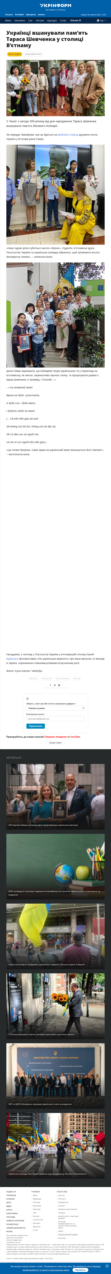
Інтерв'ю (10, 1199)
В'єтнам (77, 679)
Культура (52, 20)
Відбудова (37, 1199)
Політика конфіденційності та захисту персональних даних (67, 1225)
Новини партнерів (15, 1221)
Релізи (9, 1232)
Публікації (11, 1195)
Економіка (20, 20)
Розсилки (62, 1238)
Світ (30, 20)
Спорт (63, 20)
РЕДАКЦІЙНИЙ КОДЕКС (68, 1235)
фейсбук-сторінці (68, 134)
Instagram (61, 737)
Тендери (61, 1213)
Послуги (9, 14)
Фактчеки (36, 1209)
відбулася (12, 658)
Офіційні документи (15, 1228)
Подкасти (11, 1192)
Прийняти (80, 1270)
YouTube (75, 737)
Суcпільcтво (38, 1220)
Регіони (40, 20)
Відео (9, 1206)
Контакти (62, 1199)
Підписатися (35, 726)
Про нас (61, 1195)
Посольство (46, 679)
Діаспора (33, 679)
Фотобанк (19, 14)
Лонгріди (10, 1217)
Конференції (12, 1224)
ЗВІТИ (60, 1231)
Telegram (49, 737)
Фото (8, 1203)
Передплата (63, 1202)
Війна (8, 20)
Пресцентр (31, 14)
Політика (36, 1202)
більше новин (55, 743)
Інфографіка (12, 1214)
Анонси (41, 14)
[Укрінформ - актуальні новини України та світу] (55, 5)
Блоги (9, 1210)
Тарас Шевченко (62, 679)
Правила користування (67, 1209)
